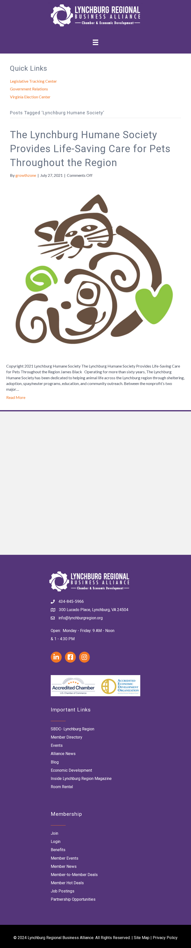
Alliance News (63, 753)
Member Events (64, 858)
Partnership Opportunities (73, 899)
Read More (15, 397)
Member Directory (66, 737)
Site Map (141, 937)
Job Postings (62, 891)
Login (55, 841)
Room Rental (62, 786)
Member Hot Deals (67, 883)
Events (57, 745)
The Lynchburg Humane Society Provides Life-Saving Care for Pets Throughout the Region (90, 149)
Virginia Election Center (30, 96)
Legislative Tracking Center (33, 81)
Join (54, 833)
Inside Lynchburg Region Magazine (81, 778)
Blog (55, 762)
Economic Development (71, 770)
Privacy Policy (165, 937)
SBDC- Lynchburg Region (72, 729)
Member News (64, 866)
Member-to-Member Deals (74, 874)
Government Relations (29, 88)
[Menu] (95, 42)
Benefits (58, 849)
